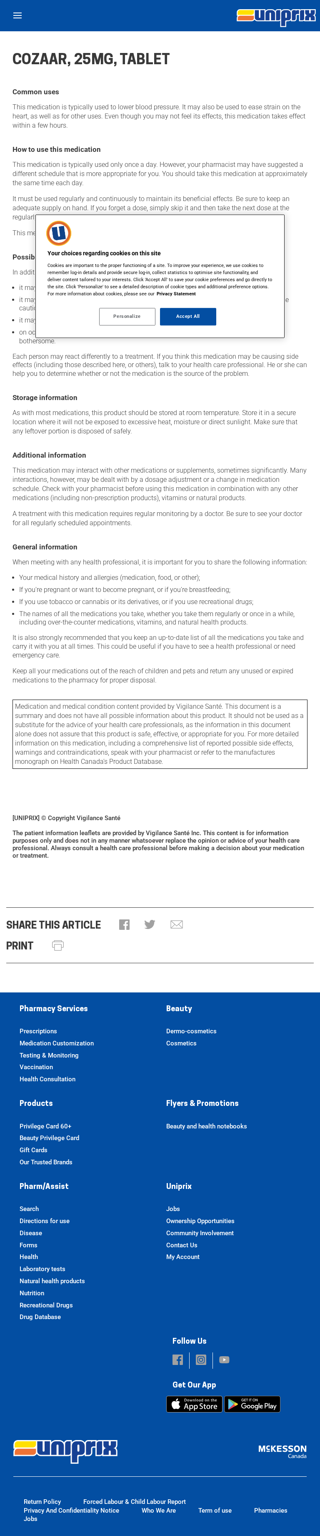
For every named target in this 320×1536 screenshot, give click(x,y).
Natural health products (52, 1281)
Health (29, 1257)
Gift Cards (34, 1150)
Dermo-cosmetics (191, 1031)
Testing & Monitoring (49, 1055)
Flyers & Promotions (202, 1104)
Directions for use (45, 1221)
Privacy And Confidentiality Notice (71, 1510)
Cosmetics (181, 1043)
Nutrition (32, 1293)
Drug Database (40, 1317)
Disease (31, 1233)
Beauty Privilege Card (49, 1138)
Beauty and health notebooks (206, 1126)
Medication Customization (57, 1043)
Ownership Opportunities (200, 1221)
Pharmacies (271, 1510)
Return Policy (42, 1502)
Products (36, 1104)
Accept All (188, 316)
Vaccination (36, 1067)
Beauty (179, 1009)
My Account (183, 1257)
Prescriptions (38, 1031)
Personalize (126, 316)
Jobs (173, 1209)
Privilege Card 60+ (45, 1126)
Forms (29, 1245)
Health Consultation (47, 1079)
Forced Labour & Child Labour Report (134, 1502)
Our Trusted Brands (46, 1162)
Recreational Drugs (46, 1305)
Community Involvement (200, 1233)
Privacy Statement (176, 294)
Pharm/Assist (44, 1187)
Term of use (215, 1510)
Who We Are (159, 1510)
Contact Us (182, 1245)
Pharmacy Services (54, 1009)
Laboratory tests (42, 1269)
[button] (124, 925)
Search (29, 1209)
